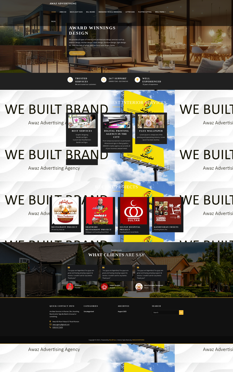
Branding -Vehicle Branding (110, 12)
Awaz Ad (63, 12)
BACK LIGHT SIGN (76, 12)
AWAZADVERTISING (138, 340)
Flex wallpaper (151, 131)
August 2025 (122, 311)
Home (53, 12)
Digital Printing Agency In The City (116, 134)
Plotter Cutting (145, 12)
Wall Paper (160, 12)
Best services (82, 131)
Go (181, 312)
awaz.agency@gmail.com (61, 324)
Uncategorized (89, 311)
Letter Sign (130, 12)
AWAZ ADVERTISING (63, 3)
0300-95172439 (58, 327)
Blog (53, 21)
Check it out (77, 51)
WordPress (112, 340)
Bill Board (90, 12)
